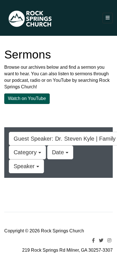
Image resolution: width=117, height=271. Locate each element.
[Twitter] (101, 240)
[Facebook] (93, 240)
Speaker (25, 166)
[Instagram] (109, 240)
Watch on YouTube (27, 98)
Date (59, 152)
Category (26, 152)
